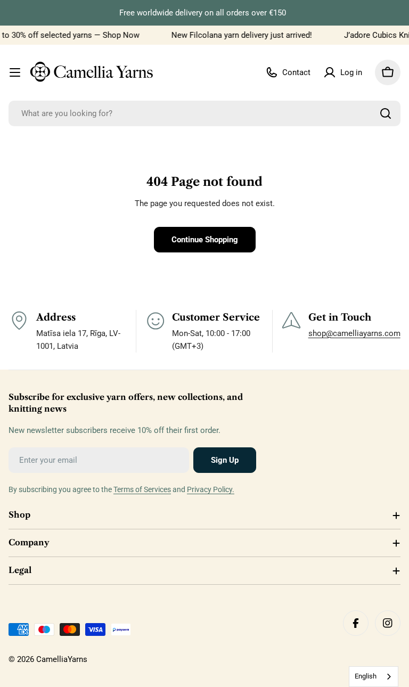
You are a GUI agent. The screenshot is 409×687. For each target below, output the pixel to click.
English (366, 676)
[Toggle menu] (15, 72)
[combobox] (204, 113)
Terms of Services (142, 489)
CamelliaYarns (61, 659)
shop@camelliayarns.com (354, 333)
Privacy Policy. (210, 489)
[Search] (385, 113)
